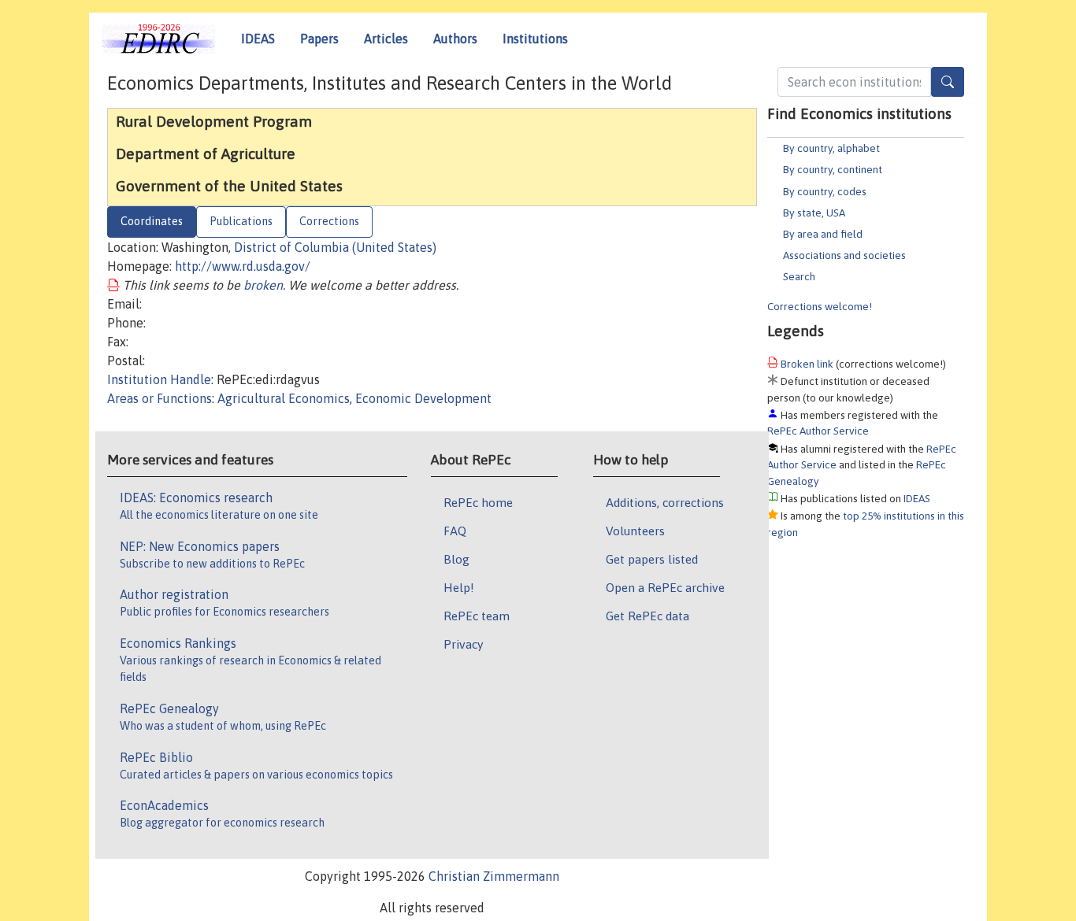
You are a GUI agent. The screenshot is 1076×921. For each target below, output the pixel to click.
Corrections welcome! (819, 306)
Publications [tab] (241, 221)
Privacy (463, 644)
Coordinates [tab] (152, 221)
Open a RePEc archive (665, 587)
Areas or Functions (159, 398)
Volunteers (635, 530)
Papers (319, 38)
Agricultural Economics (283, 398)
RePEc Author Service (818, 430)
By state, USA (814, 212)
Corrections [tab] (329, 221)
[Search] (947, 82)
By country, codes (824, 191)
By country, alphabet (831, 148)
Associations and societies (844, 255)
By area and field (823, 233)
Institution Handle (159, 379)
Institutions (535, 38)
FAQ (454, 530)
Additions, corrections (665, 502)
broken (263, 285)
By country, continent (832, 169)
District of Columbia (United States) (335, 247)
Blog (456, 559)
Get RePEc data (647, 615)
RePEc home (478, 502)
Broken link (807, 363)
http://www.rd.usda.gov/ (242, 266)
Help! (458, 587)
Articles (386, 38)
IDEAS (258, 38)
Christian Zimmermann (494, 876)
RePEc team (476, 615)
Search (799, 276)
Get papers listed (652, 559)
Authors (455, 38)
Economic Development (423, 398)
